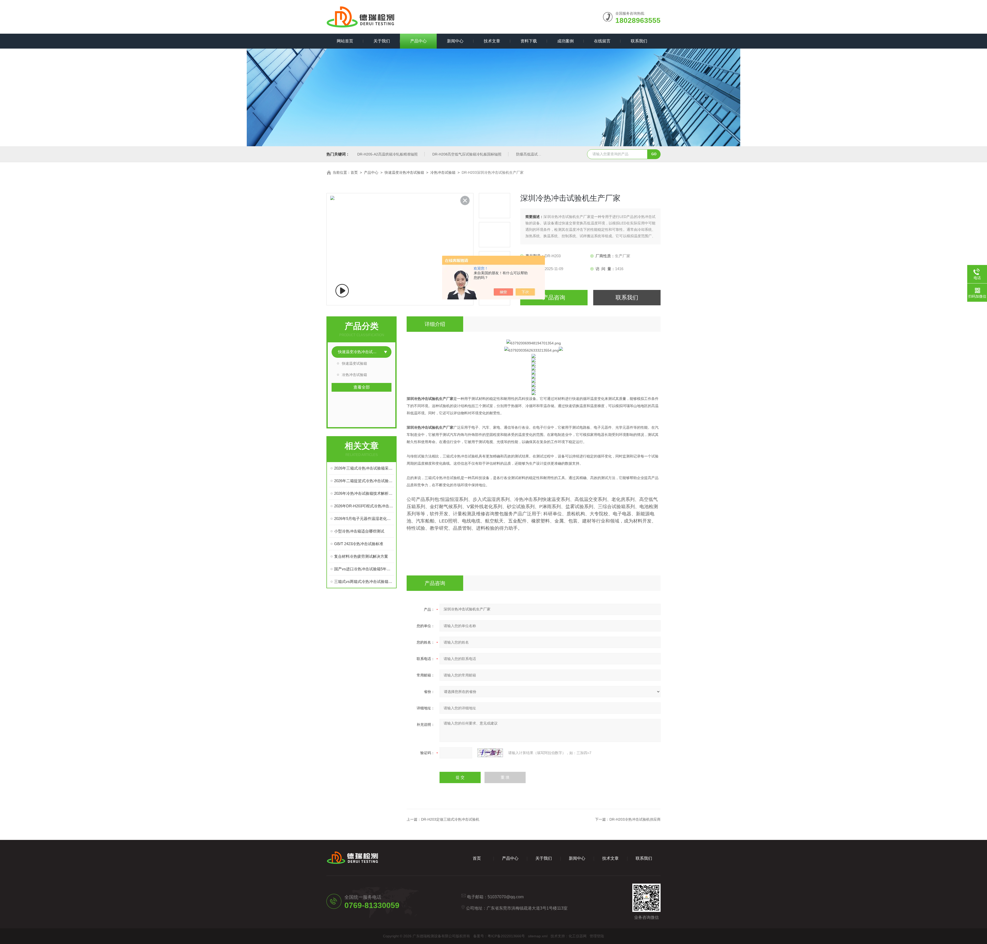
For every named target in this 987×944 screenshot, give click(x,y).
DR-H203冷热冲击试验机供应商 (635, 819)
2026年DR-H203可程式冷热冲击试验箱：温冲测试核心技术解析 (364, 506)
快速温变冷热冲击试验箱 (404, 172)
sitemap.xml (537, 936)
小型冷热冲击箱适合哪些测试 (359, 531)
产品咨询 (554, 297)
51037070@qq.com (506, 897)
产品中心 (418, 41)
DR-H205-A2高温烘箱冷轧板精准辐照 (387, 154)
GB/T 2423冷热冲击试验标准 (358, 544)
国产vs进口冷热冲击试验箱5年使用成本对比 (364, 569)
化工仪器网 (578, 936)
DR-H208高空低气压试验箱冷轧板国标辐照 (466, 154)
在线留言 (602, 41)
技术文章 (492, 41)
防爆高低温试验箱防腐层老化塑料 (543, 154)
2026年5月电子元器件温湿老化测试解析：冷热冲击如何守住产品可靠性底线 (364, 518)
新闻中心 (455, 41)
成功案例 (565, 41)
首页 (354, 172)
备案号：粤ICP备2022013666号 (499, 936)
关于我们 (381, 41)
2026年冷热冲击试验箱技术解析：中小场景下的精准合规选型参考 (364, 493)
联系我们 (639, 41)
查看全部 (361, 387)
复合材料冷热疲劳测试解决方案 (361, 556)
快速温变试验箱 (354, 363)
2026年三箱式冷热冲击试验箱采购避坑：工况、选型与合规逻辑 (364, 468)
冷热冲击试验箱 (442, 172)
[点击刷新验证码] (490, 752)
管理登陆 (597, 936)
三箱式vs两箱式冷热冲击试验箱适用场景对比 (364, 581)
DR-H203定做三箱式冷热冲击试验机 (450, 819)
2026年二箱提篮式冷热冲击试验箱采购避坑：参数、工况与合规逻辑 (364, 481)
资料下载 (528, 41)
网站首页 (345, 41)
